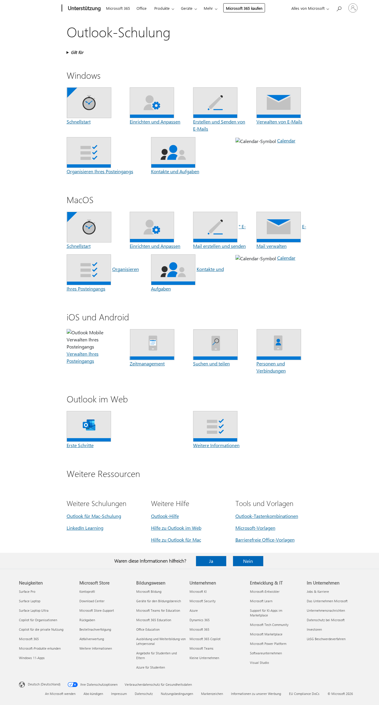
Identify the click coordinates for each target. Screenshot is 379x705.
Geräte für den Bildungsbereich (158, 601)
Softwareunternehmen (266, 653)
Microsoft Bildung (148, 591)
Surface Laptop (29, 601)
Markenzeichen (212, 693)
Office (141, 8)
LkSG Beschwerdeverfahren (326, 639)
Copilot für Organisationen (38, 620)
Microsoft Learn (261, 601)
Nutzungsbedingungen (177, 693)
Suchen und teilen (211, 363)
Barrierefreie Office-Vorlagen (265, 540)
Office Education (148, 629)
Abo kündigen (93, 693)
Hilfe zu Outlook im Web (176, 528)
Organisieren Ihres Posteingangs (100, 171)
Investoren (314, 629)
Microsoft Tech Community (269, 624)
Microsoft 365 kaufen (244, 8)
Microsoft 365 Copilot (205, 639)
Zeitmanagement (147, 363)
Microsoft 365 (118, 8)
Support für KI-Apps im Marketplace (266, 612)
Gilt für (77, 52)
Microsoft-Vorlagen (255, 528)
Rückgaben (87, 620)
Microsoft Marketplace (266, 634)
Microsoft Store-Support (96, 610)
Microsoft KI (198, 591)
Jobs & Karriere (318, 591)
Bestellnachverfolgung (95, 629)
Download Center (92, 601)
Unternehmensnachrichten (326, 610)
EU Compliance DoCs (304, 693)
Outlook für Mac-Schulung (94, 516)
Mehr (208, 8)
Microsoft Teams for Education (158, 610)
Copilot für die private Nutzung (41, 629)
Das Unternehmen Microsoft (327, 601)
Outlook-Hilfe (165, 516)
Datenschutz (144, 693)
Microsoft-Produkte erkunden (40, 648)
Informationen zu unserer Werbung (256, 693)
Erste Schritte (80, 445)
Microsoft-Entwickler (265, 591)
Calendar (286, 140)
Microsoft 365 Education (153, 620)
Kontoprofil (87, 591)
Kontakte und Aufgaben (175, 171)
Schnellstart (79, 121)
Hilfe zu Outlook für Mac (176, 540)
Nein (248, 561)
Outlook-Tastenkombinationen (266, 516)
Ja (211, 561)
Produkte (162, 8)
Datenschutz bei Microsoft (326, 620)
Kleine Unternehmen (204, 658)
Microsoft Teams (201, 648)
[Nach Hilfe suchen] (338, 7)
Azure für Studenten (150, 667)
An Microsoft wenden (60, 693)
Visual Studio (259, 662)
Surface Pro (27, 591)
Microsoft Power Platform (268, 643)
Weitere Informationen (216, 445)
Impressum (119, 693)
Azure (194, 610)
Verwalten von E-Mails (279, 121)
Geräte (186, 8)
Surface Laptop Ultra (34, 610)
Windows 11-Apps (32, 658)
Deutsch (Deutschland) (44, 684)
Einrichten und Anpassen (155, 121)
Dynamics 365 (200, 620)
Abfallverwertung (91, 639)
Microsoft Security (203, 601)
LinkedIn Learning (85, 528)
